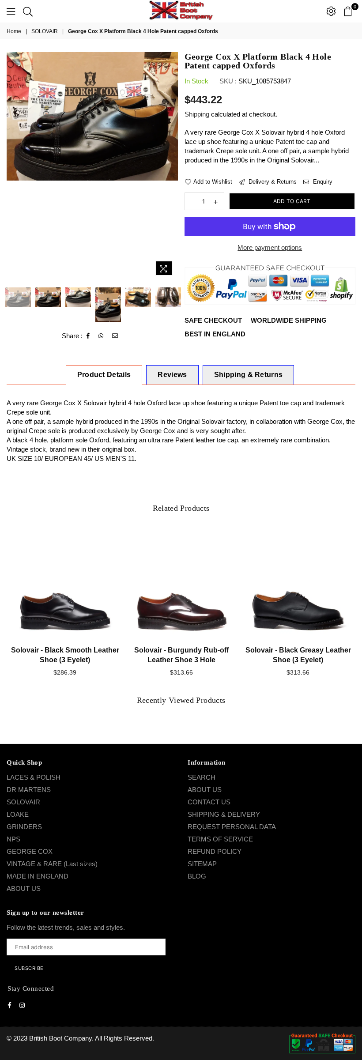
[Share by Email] (115, 336)
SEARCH (201, 777)
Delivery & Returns (272, 181)
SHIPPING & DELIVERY (224, 814)
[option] (92, 116)
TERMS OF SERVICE (220, 839)
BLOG (197, 876)
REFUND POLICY (214, 851)
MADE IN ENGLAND (37, 876)
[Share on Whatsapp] (101, 336)
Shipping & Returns (248, 374)
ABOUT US (24, 888)
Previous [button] (14, 166)
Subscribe (29, 968)
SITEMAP (202, 864)
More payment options (270, 247)
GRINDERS (24, 826)
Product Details (104, 374)
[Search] (28, 11)
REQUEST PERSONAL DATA (232, 826)
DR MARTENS (29, 789)
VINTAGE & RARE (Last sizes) (52, 864)
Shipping (197, 114)
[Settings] (331, 11)
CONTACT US (209, 802)
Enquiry (321, 181)
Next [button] (170, 166)
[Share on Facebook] (88, 336)
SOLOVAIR (44, 31)
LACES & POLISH (33, 777)
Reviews (172, 374)
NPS (13, 839)
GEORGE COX (30, 851)
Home (14, 31)
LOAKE (18, 814)
